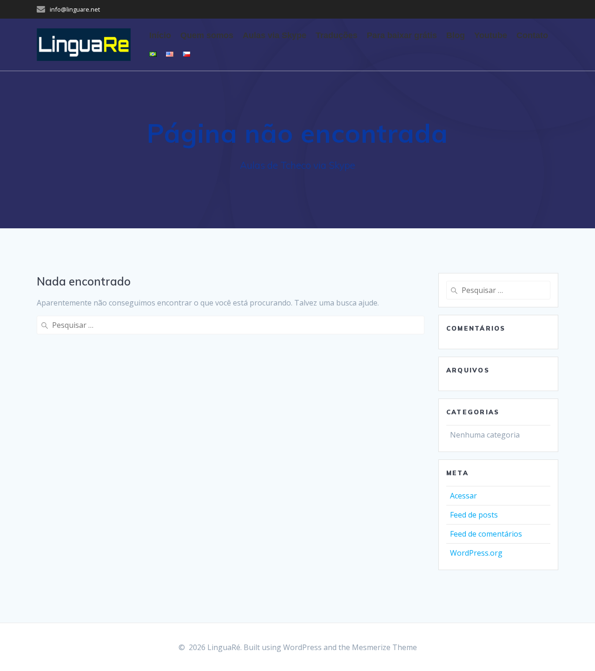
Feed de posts (474, 515)
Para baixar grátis (402, 35)
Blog (455, 35)
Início (160, 35)
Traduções (336, 35)
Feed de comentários (486, 534)
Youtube (490, 35)
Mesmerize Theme (384, 647)
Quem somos (206, 35)
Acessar (463, 496)
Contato (532, 35)
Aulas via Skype (274, 35)
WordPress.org (476, 553)
